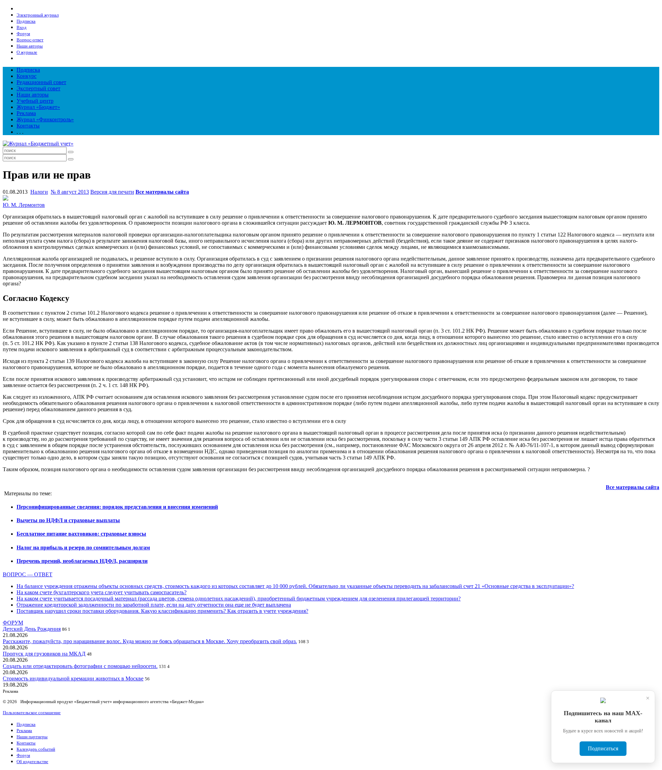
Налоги (39, 192)
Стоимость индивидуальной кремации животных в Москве (73, 678)
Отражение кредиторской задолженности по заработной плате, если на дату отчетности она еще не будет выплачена (154, 605)
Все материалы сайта (162, 192)
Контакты (28, 126)
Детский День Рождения (32, 629)
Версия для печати (112, 192)
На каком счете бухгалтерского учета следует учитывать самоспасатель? (102, 592)
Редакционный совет (41, 82)
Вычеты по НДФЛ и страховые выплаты (68, 520)
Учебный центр (35, 101)
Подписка (28, 70)
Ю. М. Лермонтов (24, 205)
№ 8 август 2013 (70, 192)
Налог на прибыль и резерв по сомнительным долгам (83, 547)
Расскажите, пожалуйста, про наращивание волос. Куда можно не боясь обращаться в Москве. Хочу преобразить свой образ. (150, 641)
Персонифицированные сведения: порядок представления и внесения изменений (117, 507)
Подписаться (603, 748)
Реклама (26, 113)
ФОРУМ (13, 623)
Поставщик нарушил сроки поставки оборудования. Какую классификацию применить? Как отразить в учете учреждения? (162, 611)
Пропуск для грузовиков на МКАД (44, 654)
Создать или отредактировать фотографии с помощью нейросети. (80, 666)
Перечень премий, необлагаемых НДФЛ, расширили (82, 561)
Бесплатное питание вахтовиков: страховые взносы (81, 534)
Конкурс (27, 76)
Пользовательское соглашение (32, 712)
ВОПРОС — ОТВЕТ (27, 574)
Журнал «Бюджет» (38, 107)
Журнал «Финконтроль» (45, 119)
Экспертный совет (38, 88)
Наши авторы (33, 95)
